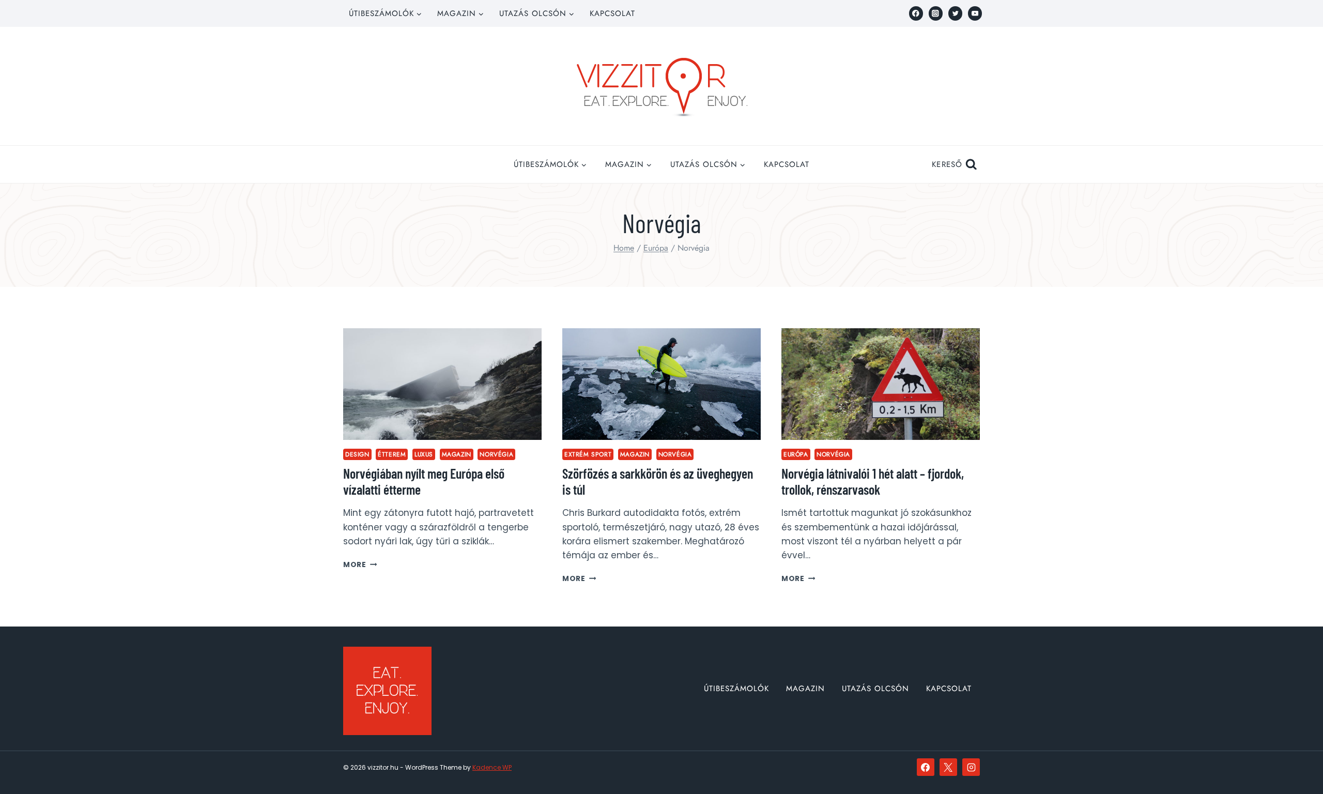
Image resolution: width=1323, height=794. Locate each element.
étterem (392, 454)
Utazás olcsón (875, 688)
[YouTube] (975, 13)
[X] (948, 767)
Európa (795, 454)
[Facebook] (916, 13)
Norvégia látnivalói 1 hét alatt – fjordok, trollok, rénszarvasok (872, 481)
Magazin (456, 454)
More (360, 565)
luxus (423, 454)
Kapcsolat (612, 13)
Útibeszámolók (736, 688)
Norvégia (496, 454)
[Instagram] (936, 13)
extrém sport (587, 454)
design (357, 454)
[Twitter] (955, 13)
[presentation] (442, 384)
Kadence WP (492, 767)
